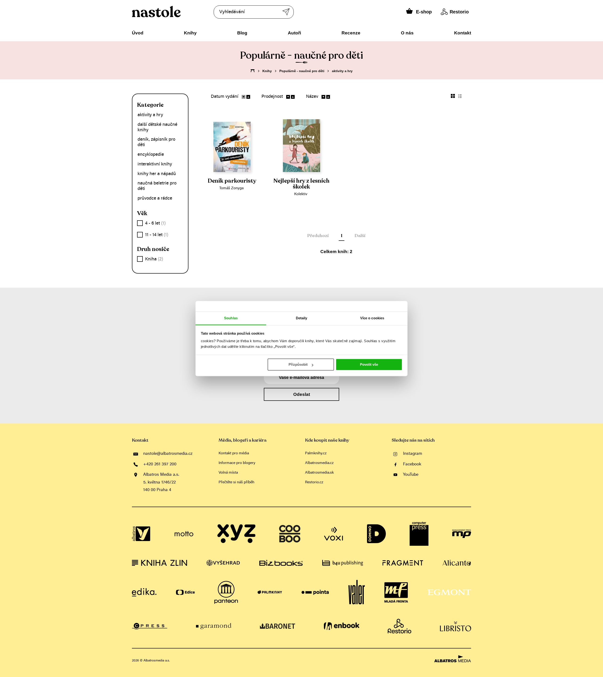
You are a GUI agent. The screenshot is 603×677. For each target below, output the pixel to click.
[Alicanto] (457, 563)
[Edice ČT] (185, 592)
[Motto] (183, 534)
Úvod (137, 32)
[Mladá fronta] (396, 592)
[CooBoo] (289, 534)
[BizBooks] (281, 563)
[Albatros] (141, 534)
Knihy (190, 32)
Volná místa (228, 473)
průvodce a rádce (155, 198)
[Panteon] (226, 592)
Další (359, 236)
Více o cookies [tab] (372, 318)
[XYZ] (236, 534)
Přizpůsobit (298, 364)
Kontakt (462, 32)
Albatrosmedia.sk (319, 473)
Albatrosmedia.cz (319, 463)
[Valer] (356, 592)
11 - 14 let (156, 235)
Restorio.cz (314, 482)
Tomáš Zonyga (231, 188)
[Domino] (376, 534)
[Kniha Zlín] (159, 563)
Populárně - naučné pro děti (301, 71)
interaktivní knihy (155, 164)
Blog (242, 32)
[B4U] (342, 563)
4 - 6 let (155, 223)
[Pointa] (315, 592)
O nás (407, 32)
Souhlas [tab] (231, 318)
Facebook (412, 464)
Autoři (294, 32)
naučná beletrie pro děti (157, 186)
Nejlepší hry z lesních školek (301, 184)
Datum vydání (224, 96)
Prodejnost (272, 96)
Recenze (351, 32)
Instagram (412, 454)
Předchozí (318, 236)
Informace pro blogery (237, 463)
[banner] (170, 11)
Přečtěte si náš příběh (236, 482)
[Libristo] (455, 626)
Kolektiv (300, 194)
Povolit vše (369, 364)
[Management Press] (461, 534)
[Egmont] (449, 592)
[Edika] (144, 592)
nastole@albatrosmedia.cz (167, 454)
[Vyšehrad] (223, 563)
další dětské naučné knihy (157, 127)
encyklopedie (151, 154)
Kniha (154, 259)
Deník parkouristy (232, 181)
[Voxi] (333, 534)
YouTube (410, 475)
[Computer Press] (419, 534)
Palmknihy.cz (315, 453)
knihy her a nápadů (157, 174)
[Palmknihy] (269, 592)
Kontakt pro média (234, 453)
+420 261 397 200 (159, 464)
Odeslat (301, 394)
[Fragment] (402, 563)
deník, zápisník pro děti (156, 142)
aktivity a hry (342, 71)
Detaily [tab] (301, 318)
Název (312, 96)
